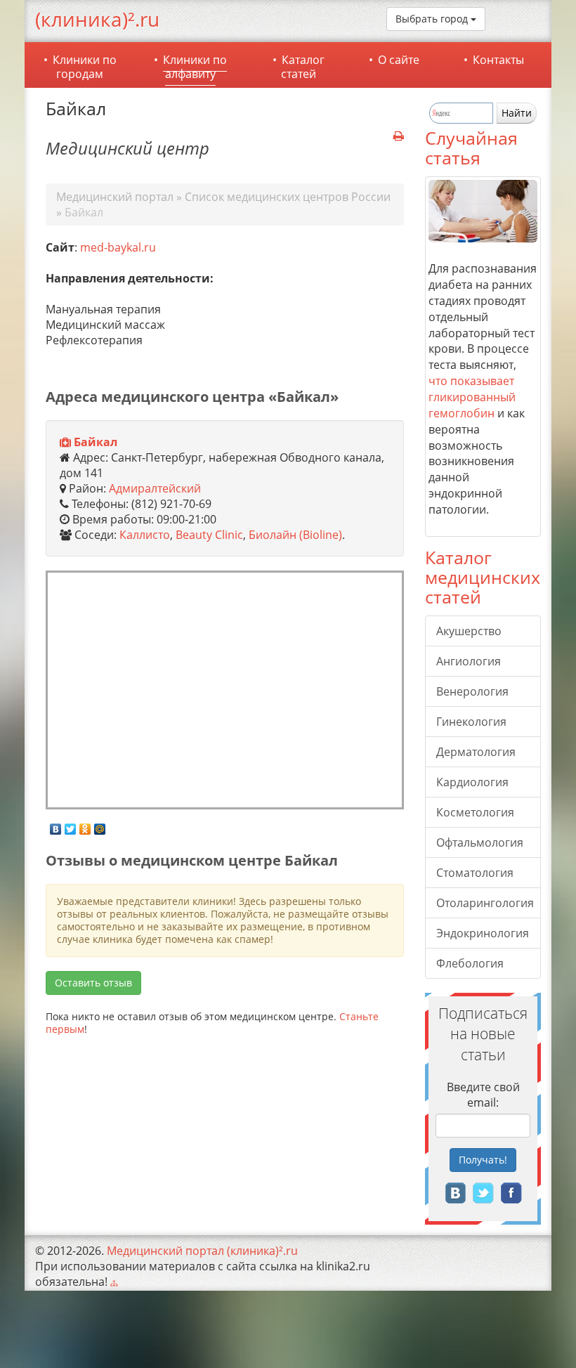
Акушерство (469, 631)
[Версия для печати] (398, 136)
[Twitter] (70, 825)
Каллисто (144, 534)
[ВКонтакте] (55, 825)
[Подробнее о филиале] (65, 442)
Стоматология (474, 872)
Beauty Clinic (209, 534)
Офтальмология (479, 842)
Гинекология (471, 721)
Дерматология (476, 752)
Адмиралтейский (155, 488)
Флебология (470, 963)
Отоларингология (485, 903)
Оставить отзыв (93, 982)
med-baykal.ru (118, 247)
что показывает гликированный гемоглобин (472, 397)
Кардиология (472, 782)
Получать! (483, 1159)
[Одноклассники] (85, 825)
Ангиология (468, 661)
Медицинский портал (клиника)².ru (202, 1250)
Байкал (95, 442)
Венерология (472, 691)
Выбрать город (433, 18)
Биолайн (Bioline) (295, 534)
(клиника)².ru (97, 19)
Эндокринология (482, 933)
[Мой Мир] (100, 825)
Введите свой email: (483, 1094)
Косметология (475, 812)
